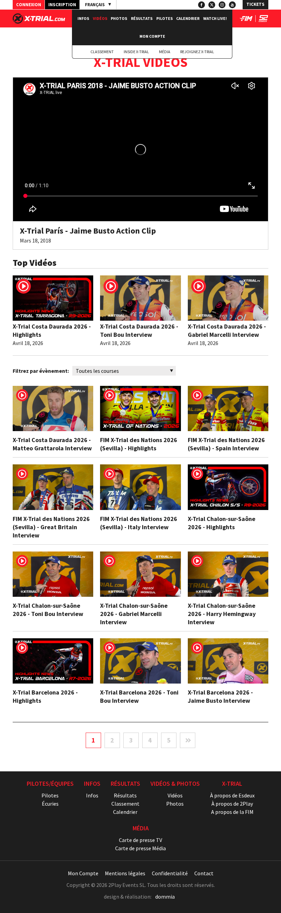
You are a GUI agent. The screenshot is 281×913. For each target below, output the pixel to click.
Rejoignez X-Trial (197, 51)
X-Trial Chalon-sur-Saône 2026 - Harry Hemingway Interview (222, 614)
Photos (119, 18)
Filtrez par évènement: (41, 370)
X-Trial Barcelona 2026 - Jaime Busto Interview (220, 696)
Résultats (141, 18)
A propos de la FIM (232, 811)
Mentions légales (125, 873)
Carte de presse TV (140, 840)
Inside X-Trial (136, 51)
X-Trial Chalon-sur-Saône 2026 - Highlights (221, 523)
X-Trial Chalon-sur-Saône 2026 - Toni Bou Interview (48, 610)
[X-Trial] (39, 21)
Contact (203, 873)
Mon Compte (152, 36)
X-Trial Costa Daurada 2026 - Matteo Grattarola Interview (52, 444)
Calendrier (187, 18)
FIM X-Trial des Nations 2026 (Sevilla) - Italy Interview (138, 523)
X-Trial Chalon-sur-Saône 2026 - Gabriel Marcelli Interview (134, 614)
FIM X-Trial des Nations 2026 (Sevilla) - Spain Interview (226, 444)
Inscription (62, 5)
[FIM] (246, 19)
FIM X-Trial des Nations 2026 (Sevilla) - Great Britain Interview (51, 527)
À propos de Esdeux (232, 795)
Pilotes (164, 18)
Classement (102, 51)
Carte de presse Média (140, 848)
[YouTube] (232, 4)
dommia (165, 896)
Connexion (28, 5)
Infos (83, 18)
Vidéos (100, 18)
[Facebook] (201, 4)
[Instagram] (222, 4)
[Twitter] (211, 4)
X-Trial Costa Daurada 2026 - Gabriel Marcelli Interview (227, 330)
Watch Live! (215, 18)
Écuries (50, 803)
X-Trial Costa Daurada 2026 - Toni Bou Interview (139, 330)
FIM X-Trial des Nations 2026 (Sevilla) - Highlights (138, 444)
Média (164, 51)
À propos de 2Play (232, 803)
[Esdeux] (263, 19)
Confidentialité (170, 873)
